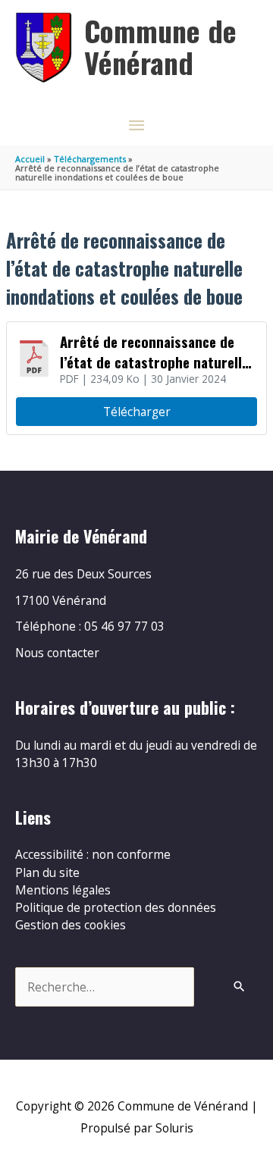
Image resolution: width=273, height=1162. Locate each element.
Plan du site (47, 872)
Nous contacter (57, 652)
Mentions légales (63, 890)
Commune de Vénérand (160, 46)
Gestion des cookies (70, 924)
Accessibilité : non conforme (93, 854)
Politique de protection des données (115, 907)
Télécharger (137, 411)
